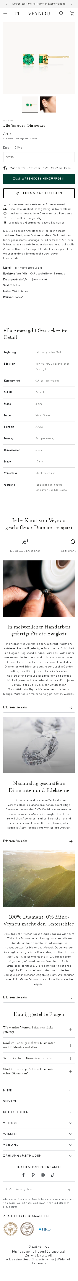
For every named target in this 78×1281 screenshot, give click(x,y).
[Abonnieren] (71, 1190)
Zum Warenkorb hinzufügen (39, 179)
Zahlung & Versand (38, 1255)
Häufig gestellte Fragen (28, 1251)
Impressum (39, 1263)
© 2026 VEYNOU (39, 1247)
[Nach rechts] (71, 4)
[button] (61, 13)
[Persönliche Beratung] (17, 13)
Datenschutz (55, 1251)
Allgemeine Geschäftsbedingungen (30, 1259)
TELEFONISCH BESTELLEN (41, 193)
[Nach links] (7, 4)
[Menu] (5, 13)
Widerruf (63, 1259)
